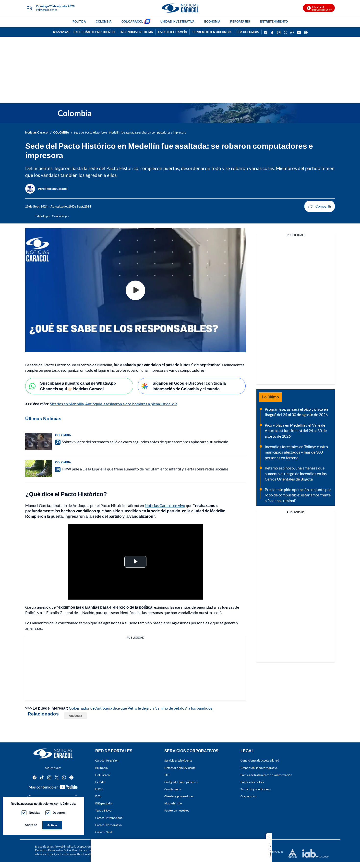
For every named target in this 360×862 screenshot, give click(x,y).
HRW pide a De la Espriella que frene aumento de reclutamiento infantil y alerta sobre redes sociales (145, 469)
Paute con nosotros (176, 810)
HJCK (99, 789)
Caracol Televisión (107, 760)
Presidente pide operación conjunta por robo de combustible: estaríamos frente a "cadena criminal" (298, 495)
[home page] (180, 8)
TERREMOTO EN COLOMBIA (212, 32)
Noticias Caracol (36, 132)
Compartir (319, 206)
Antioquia (75, 715)
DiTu (98, 796)
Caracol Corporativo (108, 824)
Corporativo (248, 796)
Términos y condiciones (255, 789)
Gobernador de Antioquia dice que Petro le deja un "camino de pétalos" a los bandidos (140, 708)
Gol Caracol (102, 774)
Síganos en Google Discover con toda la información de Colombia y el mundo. (189, 386)
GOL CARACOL (132, 21)
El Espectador (104, 803)
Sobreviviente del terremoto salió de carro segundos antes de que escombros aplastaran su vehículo (145, 441)
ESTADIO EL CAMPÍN (172, 32)
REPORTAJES (240, 21)
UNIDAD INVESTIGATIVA (177, 21)
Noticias (34, 812)
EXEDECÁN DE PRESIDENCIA (94, 32)
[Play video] (135, 290)
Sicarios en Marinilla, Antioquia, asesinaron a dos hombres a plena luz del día (113, 403)
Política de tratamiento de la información (266, 774)
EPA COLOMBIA (248, 32)
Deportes (59, 812)
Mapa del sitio (173, 803)
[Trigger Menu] (29, 8)
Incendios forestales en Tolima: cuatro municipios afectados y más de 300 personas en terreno (296, 452)
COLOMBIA (104, 21)
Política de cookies (252, 782)
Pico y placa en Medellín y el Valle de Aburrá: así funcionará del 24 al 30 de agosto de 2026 (296, 430)
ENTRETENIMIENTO (274, 21)
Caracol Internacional (109, 817)
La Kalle (100, 782)
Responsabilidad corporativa (258, 767)
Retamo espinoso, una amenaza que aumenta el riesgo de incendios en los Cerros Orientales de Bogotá (296, 473)
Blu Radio (101, 767)
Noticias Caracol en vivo (165, 505)
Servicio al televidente (178, 760)
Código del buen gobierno (180, 782)
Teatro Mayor (104, 810)
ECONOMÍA (212, 21)
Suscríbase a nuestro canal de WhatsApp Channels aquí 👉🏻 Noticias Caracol (78, 386)
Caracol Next (103, 832)
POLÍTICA (79, 21)
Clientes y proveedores (178, 796)
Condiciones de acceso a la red (259, 760)
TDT (167, 774)
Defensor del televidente (179, 767)
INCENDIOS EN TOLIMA (136, 32)
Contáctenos (172, 789)
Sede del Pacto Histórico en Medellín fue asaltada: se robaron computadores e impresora (130, 132)
